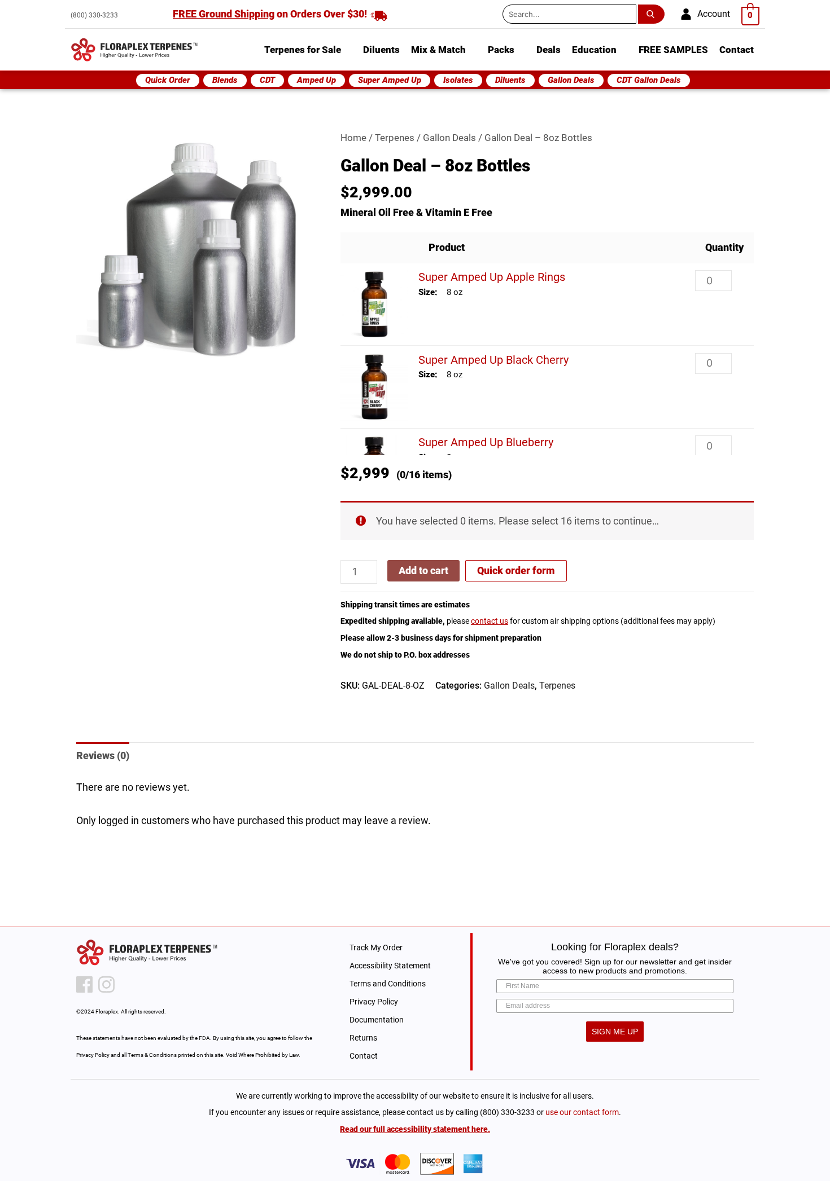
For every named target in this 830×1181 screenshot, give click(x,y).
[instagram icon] (106, 984)
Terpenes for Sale (302, 49)
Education (594, 49)
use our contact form (582, 1112)
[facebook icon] (84, 984)
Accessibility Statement (390, 965)
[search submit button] (653, 14)
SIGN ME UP (615, 1031)
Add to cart (423, 570)
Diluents (381, 49)
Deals (548, 49)
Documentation (377, 1019)
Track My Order (376, 947)
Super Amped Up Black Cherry (493, 360)
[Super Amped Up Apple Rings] (374, 304)
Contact (736, 49)
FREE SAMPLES (673, 49)
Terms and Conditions (388, 983)
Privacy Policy (374, 1001)
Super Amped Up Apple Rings (491, 277)
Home (353, 138)
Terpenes (394, 138)
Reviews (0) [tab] (102, 755)
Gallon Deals (449, 138)
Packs (501, 49)
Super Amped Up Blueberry (485, 442)
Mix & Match (438, 49)
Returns (363, 1037)
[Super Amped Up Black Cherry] (374, 387)
